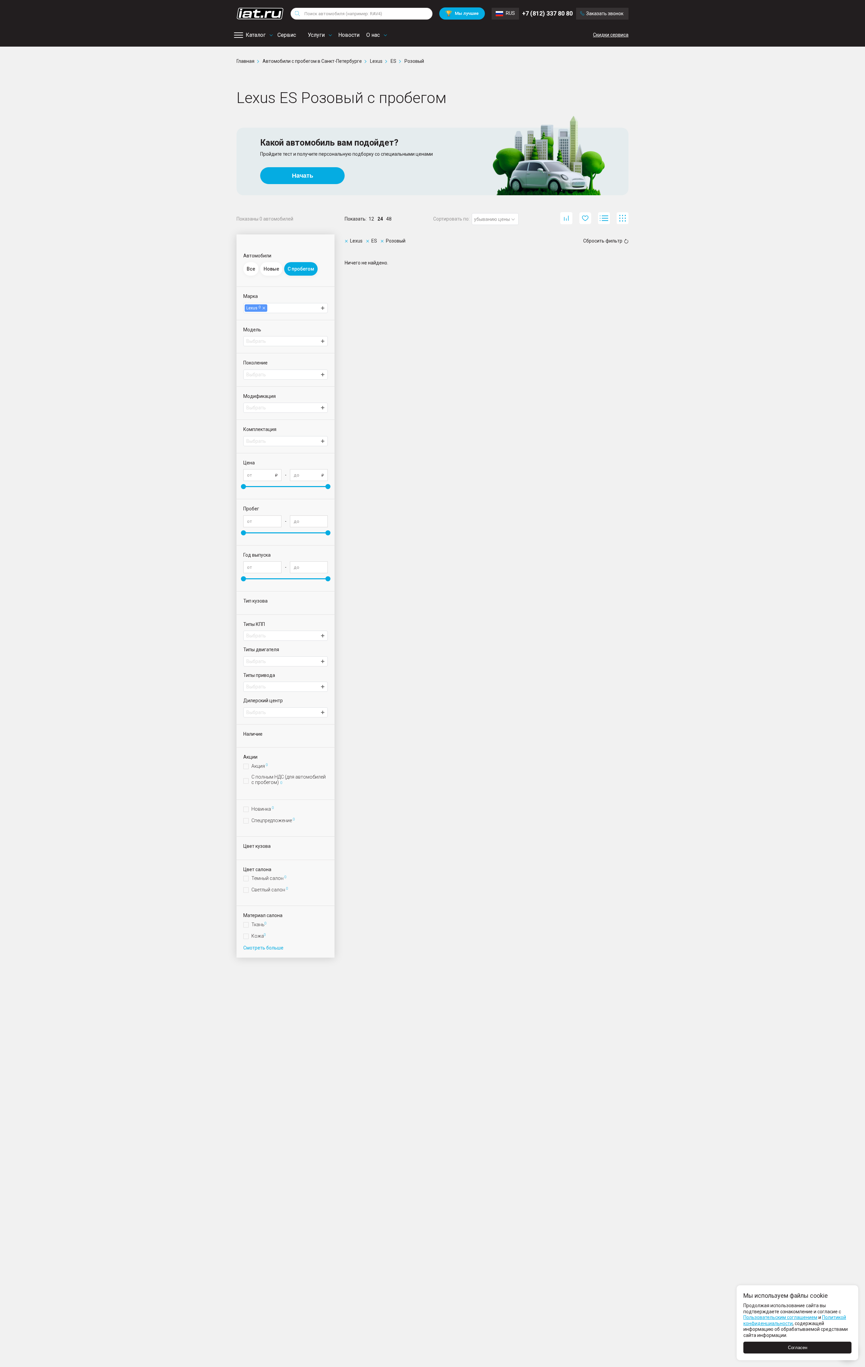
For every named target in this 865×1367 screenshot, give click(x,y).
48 (389, 219)
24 (380, 219)
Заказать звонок (604, 13)
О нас (373, 35)
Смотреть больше (263, 948)
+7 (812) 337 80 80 (547, 13)
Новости (349, 35)
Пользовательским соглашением (780, 1317)
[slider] (243, 486)
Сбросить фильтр (602, 241)
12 (371, 219)
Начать (302, 175)
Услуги (316, 35)
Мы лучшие (462, 13)
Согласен (797, 1347)
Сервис (286, 35)
